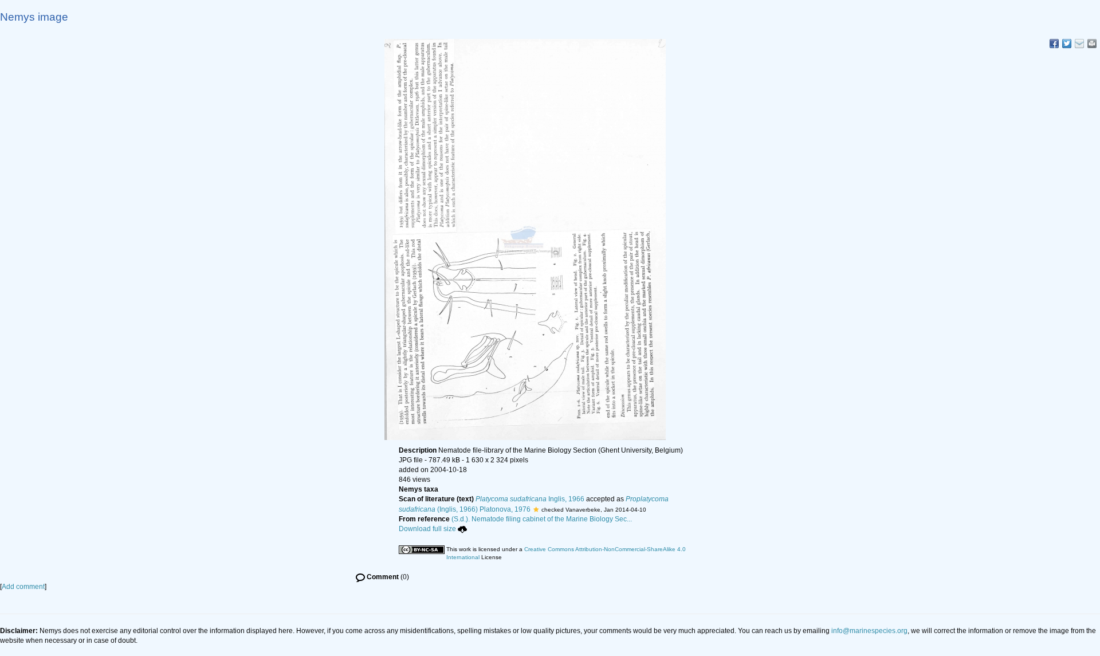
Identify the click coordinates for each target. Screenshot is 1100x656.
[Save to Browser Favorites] (1079, 43)
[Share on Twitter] (1066, 43)
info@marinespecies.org (869, 631)
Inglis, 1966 (530, 499)
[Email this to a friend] (1092, 43)
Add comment (23, 587)
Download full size (427, 529)
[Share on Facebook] (1054, 43)
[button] (536, 509)
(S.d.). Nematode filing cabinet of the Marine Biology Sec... (541, 519)
